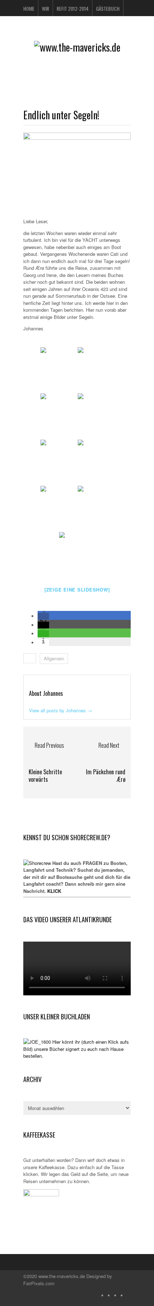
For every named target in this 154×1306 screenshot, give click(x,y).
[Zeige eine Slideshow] (77, 589)
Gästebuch (108, 8)
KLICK (54, 891)
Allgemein (54, 658)
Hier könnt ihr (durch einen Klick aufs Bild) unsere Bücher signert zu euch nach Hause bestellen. (76, 1048)
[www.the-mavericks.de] (77, 47)
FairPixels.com (38, 1283)
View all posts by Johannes (60, 710)
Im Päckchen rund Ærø (105, 775)
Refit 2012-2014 (72, 8)
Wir (45, 8)
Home (28, 8)
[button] (43, 616)
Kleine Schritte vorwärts (45, 775)
